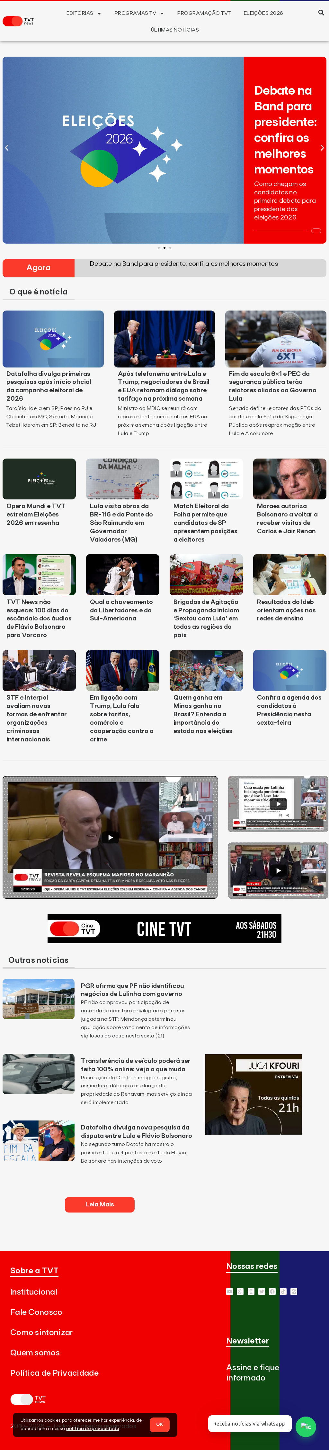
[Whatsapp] (240, 1291)
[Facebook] (272, 1291)
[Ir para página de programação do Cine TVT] (164, 941)
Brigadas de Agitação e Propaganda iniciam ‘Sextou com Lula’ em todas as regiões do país (206, 619)
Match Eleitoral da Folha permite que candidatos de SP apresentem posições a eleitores (205, 523)
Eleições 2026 (263, 13)
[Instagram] (251, 1291)
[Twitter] (261, 1291)
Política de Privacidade (54, 1373)
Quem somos (35, 1353)
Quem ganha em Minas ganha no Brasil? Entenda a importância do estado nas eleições (202, 714)
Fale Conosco (36, 1312)
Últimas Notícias (175, 30)
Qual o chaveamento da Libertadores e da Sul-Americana (121, 610)
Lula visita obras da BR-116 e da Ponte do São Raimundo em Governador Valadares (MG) (121, 523)
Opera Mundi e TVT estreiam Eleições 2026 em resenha (36, 514)
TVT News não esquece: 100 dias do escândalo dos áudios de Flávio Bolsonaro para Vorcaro (39, 619)
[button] (321, 12)
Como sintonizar (41, 1333)
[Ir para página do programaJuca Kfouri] (253, 1132)
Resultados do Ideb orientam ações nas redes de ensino (286, 610)
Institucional (33, 1292)
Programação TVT (204, 13)
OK (159, 1424)
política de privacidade (92, 1429)
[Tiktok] (283, 1291)
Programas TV (135, 13)
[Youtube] (229, 1291)
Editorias (80, 13)
